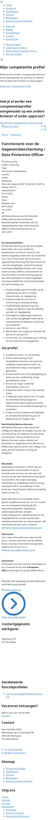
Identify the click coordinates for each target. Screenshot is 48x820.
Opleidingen (12, 11)
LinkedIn (6, 800)
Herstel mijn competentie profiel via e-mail (21, 122)
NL (45, 126)
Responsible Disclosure (17, 816)
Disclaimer (11, 809)
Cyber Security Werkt (16, 47)
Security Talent (13, 44)
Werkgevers (12, 17)
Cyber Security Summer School (21, 51)
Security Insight (14, 54)
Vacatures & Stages (15, 768)
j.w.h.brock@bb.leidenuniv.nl (20, 550)
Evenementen (13, 32)
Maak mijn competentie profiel (15, 86)
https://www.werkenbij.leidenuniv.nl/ (23, 527)
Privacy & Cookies (15, 813)
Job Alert (6, 715)
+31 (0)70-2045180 (13, 749)
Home (9, 5)
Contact (10, 36)
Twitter (5, 797)
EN (45, 129)
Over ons (10, 26)
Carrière (10, 14)
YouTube (6, 803)
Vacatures (11, 8)
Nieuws (9, 29)
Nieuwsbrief (12, 39)
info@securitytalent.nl (15, 752)
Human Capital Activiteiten (19, 21)
